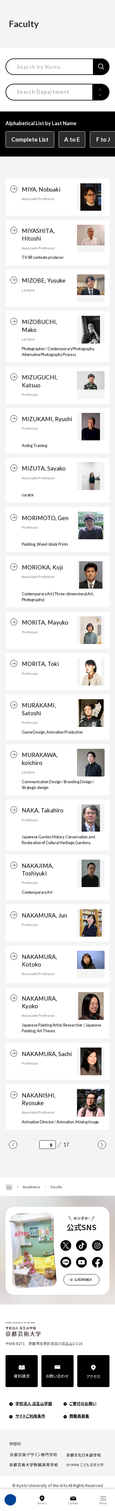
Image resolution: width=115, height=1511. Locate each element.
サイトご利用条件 (30, 1416)
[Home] (9, 1186)
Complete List (29, 139)
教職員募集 (79, 1416)
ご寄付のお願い (83, 1403)
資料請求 (22, 1376)
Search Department (43, 92)
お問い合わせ (57, 1376)
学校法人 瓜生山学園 (33, 1403)
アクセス (93, 1376)
